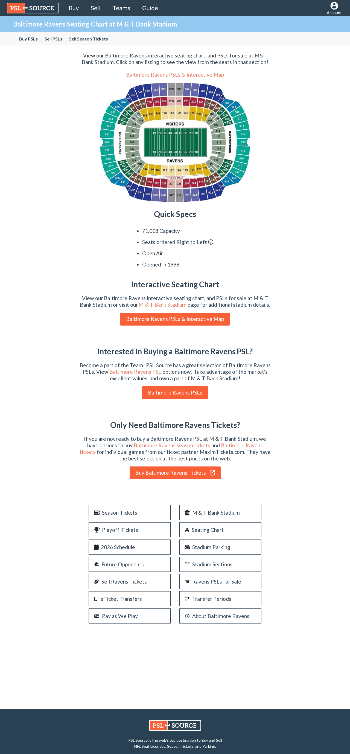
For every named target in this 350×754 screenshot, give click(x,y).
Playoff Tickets (120, 530)
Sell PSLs (53, 38)
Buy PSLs (28, 38)
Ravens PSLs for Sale (216, 581)
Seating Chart (208, 530)
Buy (74, 7)
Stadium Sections (212, 564)
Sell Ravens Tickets (124, 581)
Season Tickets (119, 512)
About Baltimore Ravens (220, 616)
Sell (96, 7)
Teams (121, 7)
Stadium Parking (211, 547)
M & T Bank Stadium (162, 304)
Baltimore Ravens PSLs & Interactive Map (175, 74)
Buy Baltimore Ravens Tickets (171, 472)
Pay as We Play (120, 616)
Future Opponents (122, 564)
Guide (150, 7)
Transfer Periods (211, 599)
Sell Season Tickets (88, 38)
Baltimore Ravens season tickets (172, 445)
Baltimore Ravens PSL (135, 372)
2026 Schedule (118, 547)
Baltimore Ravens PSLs (175, 392)
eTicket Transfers (121, 599)
